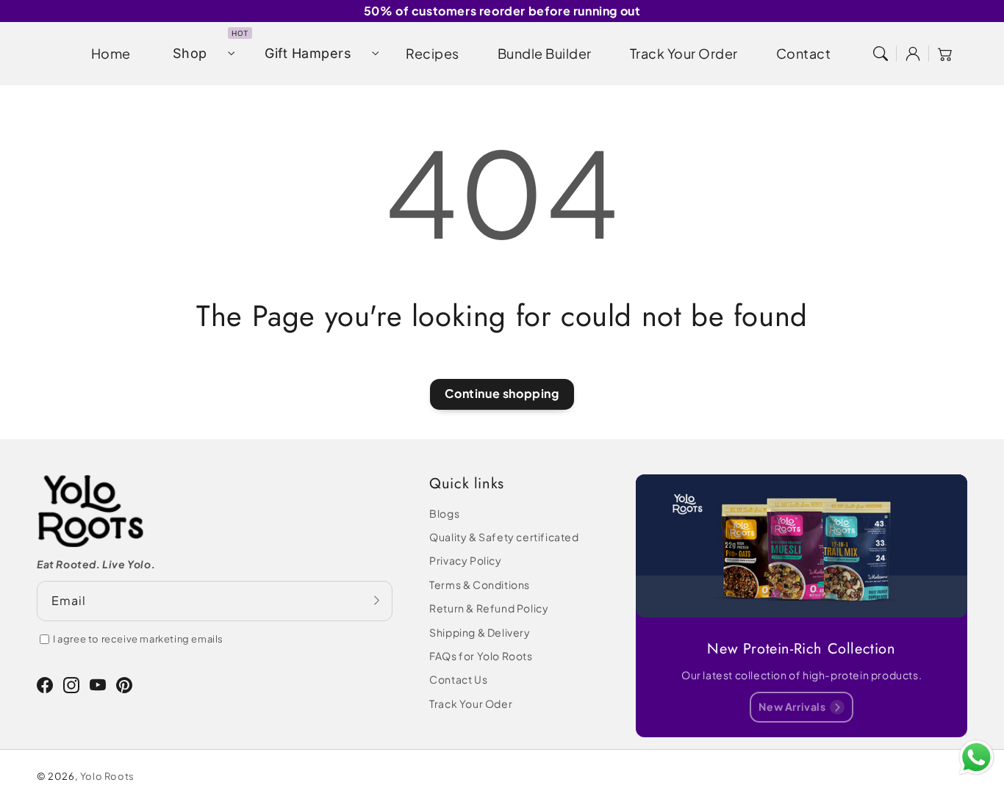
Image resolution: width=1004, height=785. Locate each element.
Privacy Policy (465, 560)
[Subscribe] (376, 601)
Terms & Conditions (479, 584)
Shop (190, 53)
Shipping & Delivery (479, 632)
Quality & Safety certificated (503, 536)
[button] (880, 53)
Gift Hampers (308, 53)
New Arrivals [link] (792, 706)
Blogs (444, 513)
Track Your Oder (470, 703)
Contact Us (458, 679)
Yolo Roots (107, 776)
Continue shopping (502, 393)
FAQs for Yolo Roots (480, 655)
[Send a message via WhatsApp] (976, 757)
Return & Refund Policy (488, 608)
